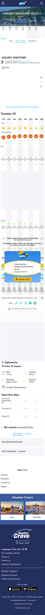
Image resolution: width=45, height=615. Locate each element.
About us (5, 556)
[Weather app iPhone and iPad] (15, 589)
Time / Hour (20, 41)
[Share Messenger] (30, 303)
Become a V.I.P (24, 279)
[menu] (3, 3)
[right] (43, 31)
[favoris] (40, 13)
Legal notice (6, 597)
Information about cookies (34, 597)
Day (11, 41)
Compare (32, 41)
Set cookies (31, 600)
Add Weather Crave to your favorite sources (24, 309)
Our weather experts (10, 553)
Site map (20, 597)
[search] (41, 3)
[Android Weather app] (30, 589)
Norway (8, 8)
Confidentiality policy (19, 600)
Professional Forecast (10, 579)
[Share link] (16, 303)
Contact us (6, 560)
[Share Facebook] (20, 303)
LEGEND (7, 68)
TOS (13, 597)
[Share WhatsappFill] (35, 303)
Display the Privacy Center (23, 604)
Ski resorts (17, 433)
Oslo (13, 8)
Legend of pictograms (11, 564)
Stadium (28, 433)
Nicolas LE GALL (24, 61)
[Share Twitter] (25, 303)
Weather (3, 8)
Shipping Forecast (9, 575)
